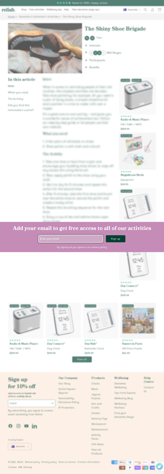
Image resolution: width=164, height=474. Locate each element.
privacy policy (99, 247)
